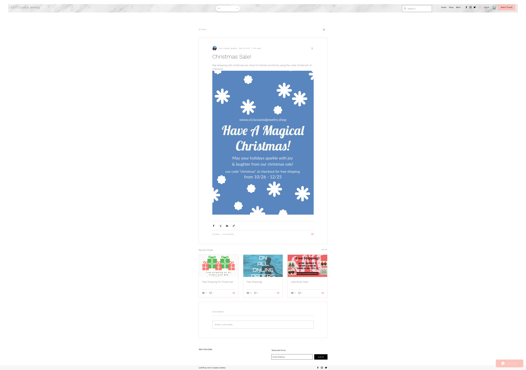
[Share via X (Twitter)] (220, 225)
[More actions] (312, 48)
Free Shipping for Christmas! (217, 281)
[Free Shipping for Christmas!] (218, 266)
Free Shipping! (254, 281)
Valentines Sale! (299, 281)
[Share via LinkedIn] (227, 225)
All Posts (202, 29)
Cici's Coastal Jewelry (25, 7)
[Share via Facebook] (213, 225)
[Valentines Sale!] (307, 266)
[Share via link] (233, 225)
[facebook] (466, 7)
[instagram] (470, 7)
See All (324, 249)
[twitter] (474, 7)
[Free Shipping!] (263, 266)
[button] (494, 7)
